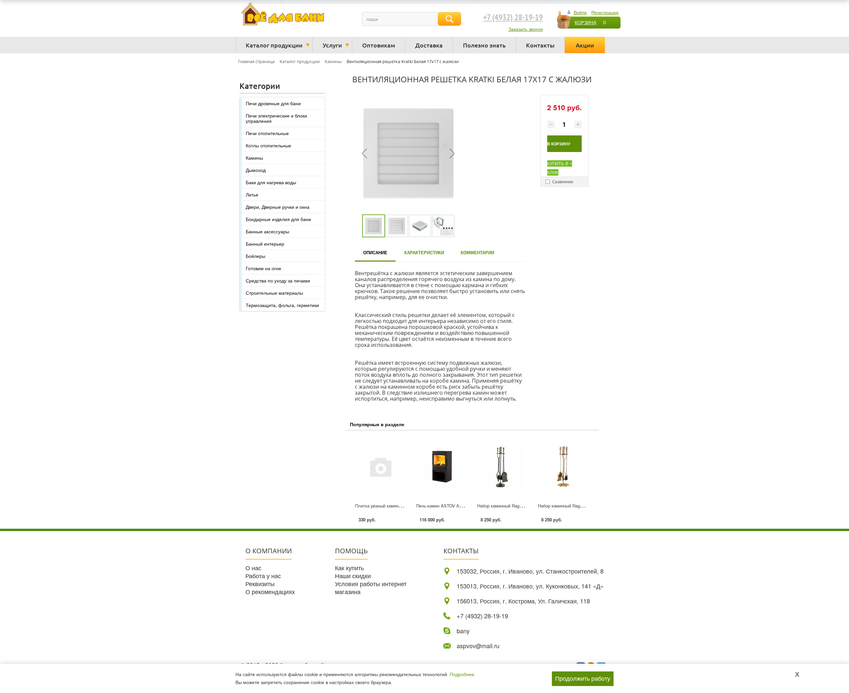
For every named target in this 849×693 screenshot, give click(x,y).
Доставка (429, 45)
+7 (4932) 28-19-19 (513, 18)
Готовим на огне (263, 268)
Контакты (540, 45)
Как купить (349, 567)
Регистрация (605, 12)
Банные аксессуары (267, 231)
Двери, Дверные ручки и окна (277, 206)
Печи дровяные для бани (273, 103)
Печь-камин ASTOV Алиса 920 (446, 505)
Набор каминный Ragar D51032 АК (511, 505)
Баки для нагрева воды (271, 182)
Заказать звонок (525, 29)
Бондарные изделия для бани (278, 219)
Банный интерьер (265, 243)
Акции (585, 45)
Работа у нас (263, 575)
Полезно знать (484, 45)
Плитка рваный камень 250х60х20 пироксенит (401, 505)
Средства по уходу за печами (278, 280)
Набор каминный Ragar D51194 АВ (572, 505)
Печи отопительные (267, 133)
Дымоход (256, 170)
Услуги (332, 45)
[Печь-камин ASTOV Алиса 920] (441, 466)
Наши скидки (353, 575)
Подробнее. (463, 674)
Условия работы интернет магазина (371, 587)
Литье (252, 194)
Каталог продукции (274, 45)
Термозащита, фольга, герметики (282, 305)
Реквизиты (260, 583)
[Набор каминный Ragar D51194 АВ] (563, 466)
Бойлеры (255, 256)
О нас (253, 567)
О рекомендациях (270, 591)
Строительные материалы (274, 292)
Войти (580, 12)
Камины (254, 157)
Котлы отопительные (268, 145)
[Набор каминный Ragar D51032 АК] (502, 466)
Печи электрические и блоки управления (276, 118)
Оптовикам (378, 45)
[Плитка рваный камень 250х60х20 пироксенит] (380, 466)
